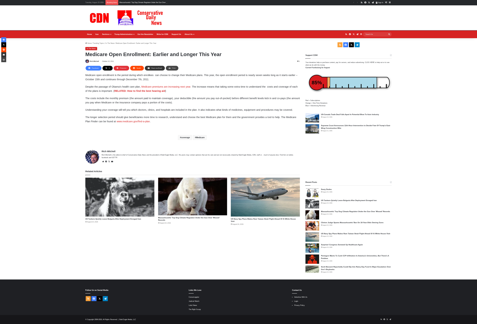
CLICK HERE (370, 62)
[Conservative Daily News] (127, 17)
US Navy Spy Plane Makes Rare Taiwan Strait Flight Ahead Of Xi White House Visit (355, 234)
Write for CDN (162, 34)
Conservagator (194, 297)
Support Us (176, 34)
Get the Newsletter (145, 34)
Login (296, 301)
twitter (291, 155)
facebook (105, 157)
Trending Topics (98, 43)
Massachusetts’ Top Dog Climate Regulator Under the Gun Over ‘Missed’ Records (149, 2)
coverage (185, 137)
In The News (110, 43)
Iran (97, 34)
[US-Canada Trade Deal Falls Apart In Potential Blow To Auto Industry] (312, 118)
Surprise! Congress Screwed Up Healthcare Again (342, 245)
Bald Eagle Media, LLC (127, 319)
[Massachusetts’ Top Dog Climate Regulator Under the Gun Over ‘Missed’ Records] (192, 196)
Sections (106, 34)
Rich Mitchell (94, 61)
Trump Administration (123, 34)
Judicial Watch (194, 301)
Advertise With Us (300, 297)
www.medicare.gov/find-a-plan (133, 121)
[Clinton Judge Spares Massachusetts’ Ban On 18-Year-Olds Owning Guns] (312, 226)
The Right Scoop (195, 309)
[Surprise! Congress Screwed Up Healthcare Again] (312, 248)
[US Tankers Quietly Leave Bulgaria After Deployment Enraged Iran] (119, 197)
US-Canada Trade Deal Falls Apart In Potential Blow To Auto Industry (350, 114)
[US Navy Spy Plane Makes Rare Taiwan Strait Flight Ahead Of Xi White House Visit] (265, 197)
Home (89, 34)
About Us (189, 34)
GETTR (114, 157)
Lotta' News (193, 305)
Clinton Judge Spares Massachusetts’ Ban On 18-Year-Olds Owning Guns (352, 223)
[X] (109, 161)
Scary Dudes (326, 189)
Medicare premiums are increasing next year (165, 86)
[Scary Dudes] (312, 192)
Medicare (200, 137)
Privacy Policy (299, 305)
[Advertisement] (348, 157)
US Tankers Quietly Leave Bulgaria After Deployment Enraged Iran (113, 219)
